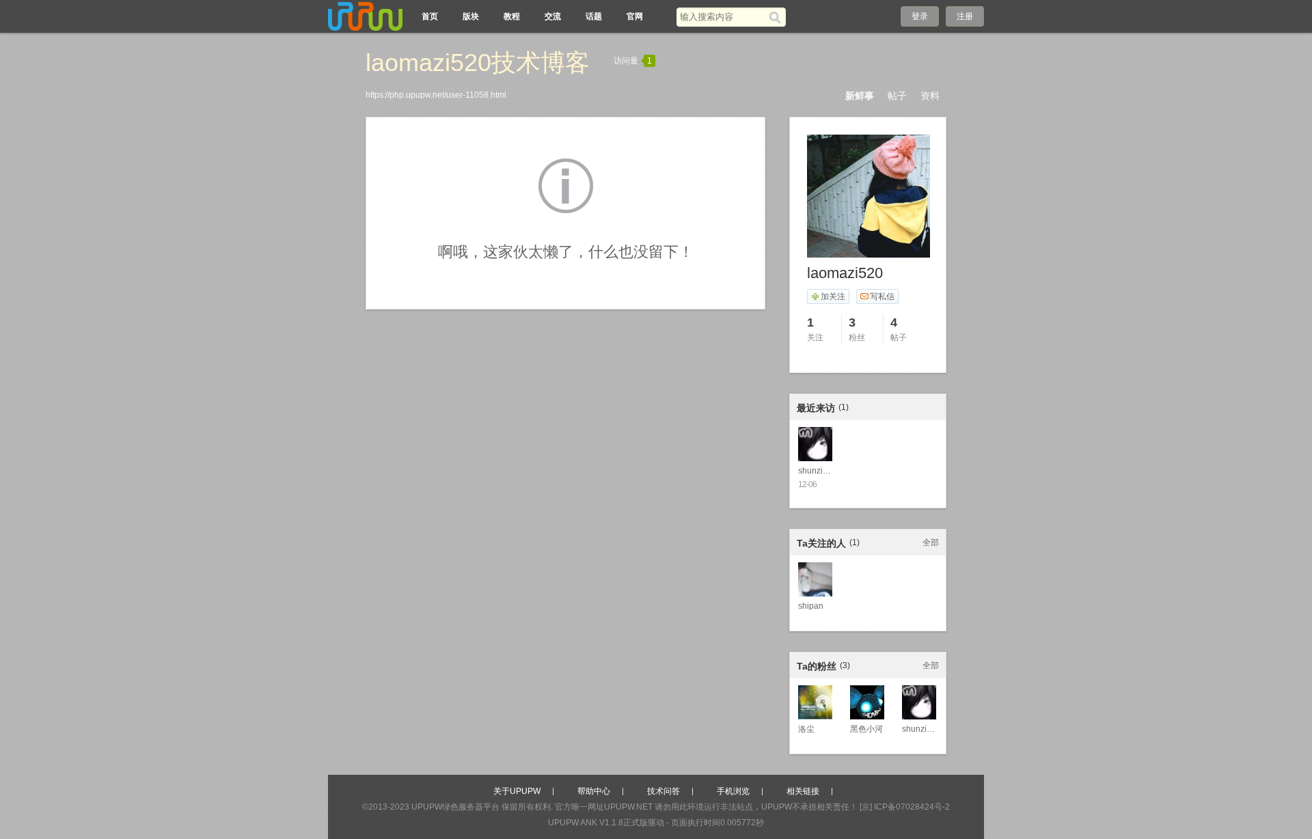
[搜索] (777, 17)
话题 (594, 16)
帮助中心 (593, 791)
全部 (930, 542)
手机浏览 (733, 791)
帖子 (897, 95)
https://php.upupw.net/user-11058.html (436, 95)
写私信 (882, 296)
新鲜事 (859, 95)
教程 (512, 16)
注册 (965, 16)
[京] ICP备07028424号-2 (905, 807)
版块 (471, 16)
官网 (635, 16)
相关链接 (803, 791)
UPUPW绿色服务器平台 (455, 807)
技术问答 (663, 791)
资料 (930, 95)
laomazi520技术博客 (478, 63)
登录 (920, 16)
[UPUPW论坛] (365, 16)
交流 (553, 16)
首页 (430, 16)
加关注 (833, 296)
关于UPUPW (517, 791)
